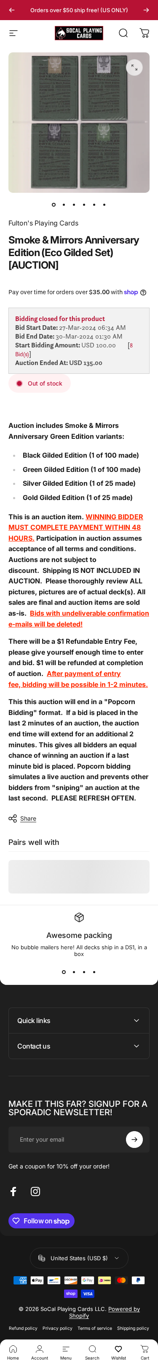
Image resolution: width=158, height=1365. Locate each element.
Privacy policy (57, 1328)
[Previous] (12, 10)
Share (28, 818)
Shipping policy (133, 1328)
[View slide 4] (94, 972)
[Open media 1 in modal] (134, 67)
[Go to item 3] (74, 204)
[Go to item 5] (94, 204)
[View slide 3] (84, 972)
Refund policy (23, 1328)
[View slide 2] (74, 972)
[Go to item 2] (64, 204)
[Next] (146, 10)
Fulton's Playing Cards (43, 223)
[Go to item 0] (54, 204)
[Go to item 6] (104, 204)
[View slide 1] (64, 972)
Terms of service (95, 1328)
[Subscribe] (134, 1139)
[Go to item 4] (84, 204)
